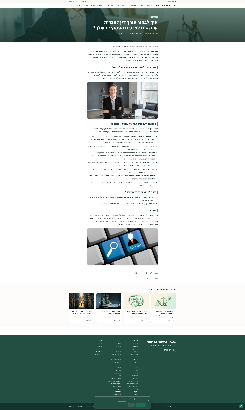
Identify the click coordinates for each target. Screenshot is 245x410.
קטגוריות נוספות (97, 5)
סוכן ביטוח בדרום (116, 378)
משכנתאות (135, 376)
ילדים (136, 365)
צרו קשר (79, 5)
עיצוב (119, 389)
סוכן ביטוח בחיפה (133, 381)
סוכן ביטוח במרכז (116, 384)
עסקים (136, 392)
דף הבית (155, 47)
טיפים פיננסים (133, 5)
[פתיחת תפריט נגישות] (241, 406)
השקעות (123, 5)
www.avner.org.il (81, 406)
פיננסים (136, 394)
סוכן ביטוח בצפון (133, 386)
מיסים (136, 373)
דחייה (131, 405)
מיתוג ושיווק (117, 373)
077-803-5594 (167, 350)
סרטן (136, 389)
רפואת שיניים (117, 394)
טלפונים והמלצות (116, 360)
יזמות (136, 362)
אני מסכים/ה (140, 405)
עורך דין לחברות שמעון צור (114, 75)
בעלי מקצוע (134, 349)
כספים (119, 368)
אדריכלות (135, 344)
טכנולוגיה (118, 357)
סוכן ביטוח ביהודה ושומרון (114, 381)
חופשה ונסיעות (116, 354)
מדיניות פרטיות (98, 349)
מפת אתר (99, 357)
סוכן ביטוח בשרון (116, 386)
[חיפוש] (71, 5)
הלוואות (136, 352)
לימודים (136, 370)
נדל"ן (117, 5)
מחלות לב (118, 370)
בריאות (142, 5)
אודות (86, 5)
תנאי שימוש (98, 352)
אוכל (119, 344)
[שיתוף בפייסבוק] (146, 273)
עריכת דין (154, 17)
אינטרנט (135, 346)
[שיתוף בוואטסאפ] (151, 273)
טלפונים (136, 360)
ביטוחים (149, 5)
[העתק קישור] (136, 273)
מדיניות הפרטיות (122, 401)
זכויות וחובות (134, 354)
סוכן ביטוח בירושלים (132, 384)
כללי (119, 365)
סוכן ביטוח (110, 5)
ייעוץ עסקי (118, 362)
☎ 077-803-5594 (171, 1)
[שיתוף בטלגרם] (141, 273)
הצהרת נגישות (98, 354)
